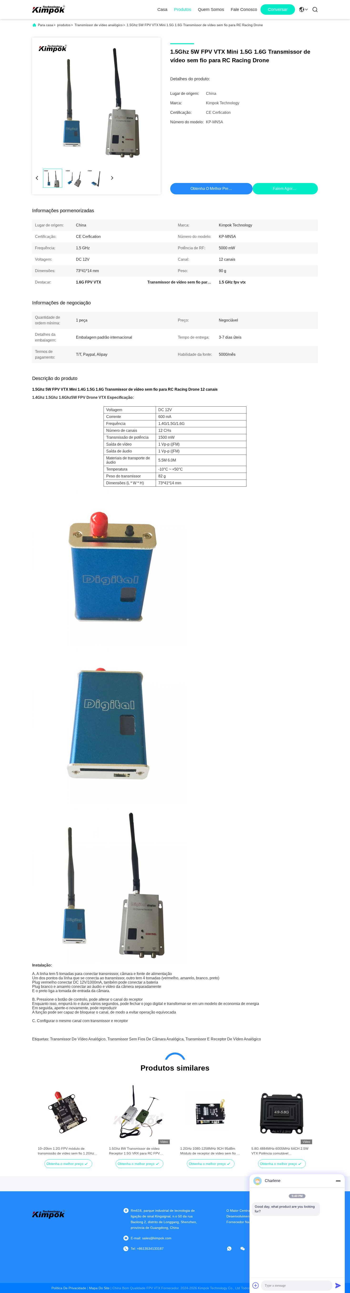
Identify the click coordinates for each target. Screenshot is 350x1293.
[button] (44, 1120)
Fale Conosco (244, 9)
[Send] (338, 1285)
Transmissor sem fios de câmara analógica (145, 1039)
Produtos (182, 9)
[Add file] (255, 1285)
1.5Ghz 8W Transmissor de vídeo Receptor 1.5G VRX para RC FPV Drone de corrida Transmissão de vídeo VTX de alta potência (139, 1151)
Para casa (45, 25)
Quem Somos (211, 9)
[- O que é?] (232, 1248)
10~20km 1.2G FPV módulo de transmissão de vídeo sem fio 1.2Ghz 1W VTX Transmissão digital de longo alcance (66, 1151)
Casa (162, 9)
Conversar (278, 9)
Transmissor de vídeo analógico (99, 25)
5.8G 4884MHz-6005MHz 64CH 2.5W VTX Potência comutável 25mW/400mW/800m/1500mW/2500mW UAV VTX (281, 1151)
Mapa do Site (99, 1288)
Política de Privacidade (68, 1288)
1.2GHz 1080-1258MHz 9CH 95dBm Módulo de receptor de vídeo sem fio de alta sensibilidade (210, 1151)
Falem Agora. (284, 189)
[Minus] (338, 1181)
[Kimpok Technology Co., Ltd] (48, 9)
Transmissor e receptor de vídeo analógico (223, 1039)
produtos (63, 25)
